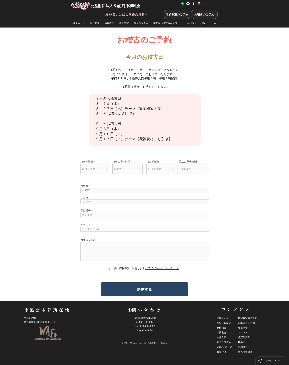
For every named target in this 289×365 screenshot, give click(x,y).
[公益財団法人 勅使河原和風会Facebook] (193, 3)
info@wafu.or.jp (148, 317)
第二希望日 (152, 161)
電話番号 (85, 210)
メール (84, 224)
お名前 (84, 185)
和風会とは (224, 318)
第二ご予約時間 (188, 161)
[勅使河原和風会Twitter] (188, 3)
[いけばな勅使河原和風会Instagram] (199, 3)
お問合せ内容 (88, 240)
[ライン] (182, 3)
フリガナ (85, 197)
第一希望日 (88, 161)
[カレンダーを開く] (107, 169)
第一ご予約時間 (121, 161)
